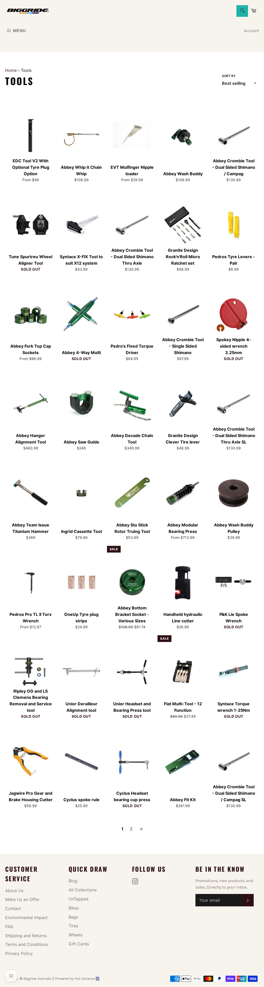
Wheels (75, 934)
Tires (73, 925)
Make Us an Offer (22, 899)
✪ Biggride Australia (36, 979)
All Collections (83, 889)
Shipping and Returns (26, 935)
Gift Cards (79, 943)
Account (251, 30)
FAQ (9, 926)
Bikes (74, 908)
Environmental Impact (26, 917)
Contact (13, 908)
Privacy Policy (19, 953)
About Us (14, 890)
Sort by (229, 76)
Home (11, 70)
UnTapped (78, 898)
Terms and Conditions (26, 944)
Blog (73, 880)
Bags (73, 917)
